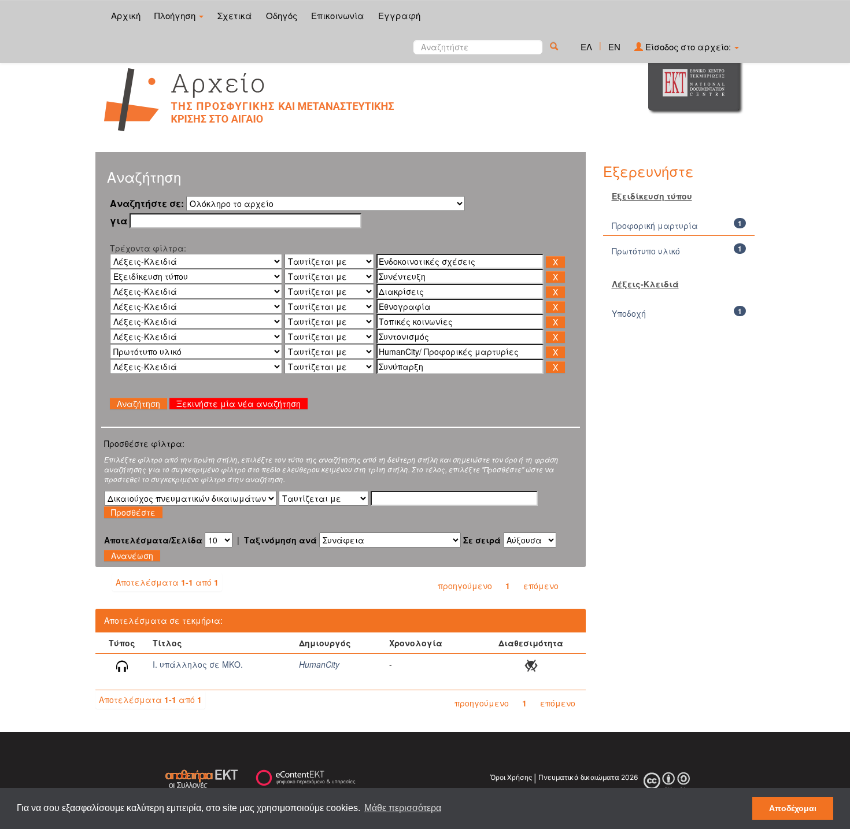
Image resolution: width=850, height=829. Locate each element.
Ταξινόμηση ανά (280, 540)
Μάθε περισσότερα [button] (402, 808)
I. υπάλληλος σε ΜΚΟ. (198, 664)
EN (614, 46)
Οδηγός (281, 15)
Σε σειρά (482, 540)
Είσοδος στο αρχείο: (688, 46)
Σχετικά (234, 15)
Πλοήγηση (176, 15)
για (118, 220)
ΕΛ (586, 46)
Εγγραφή (399, 15)
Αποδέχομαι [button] (792, 808)
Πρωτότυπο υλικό (646, 251)
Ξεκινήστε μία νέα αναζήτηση (238, 403)
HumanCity (319, 664)
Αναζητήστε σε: (147, 203)
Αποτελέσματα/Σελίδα (153, 540)
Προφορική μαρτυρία (655, 225)
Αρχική (126, 15)
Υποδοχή (629, 313)
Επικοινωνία (337, 15)
